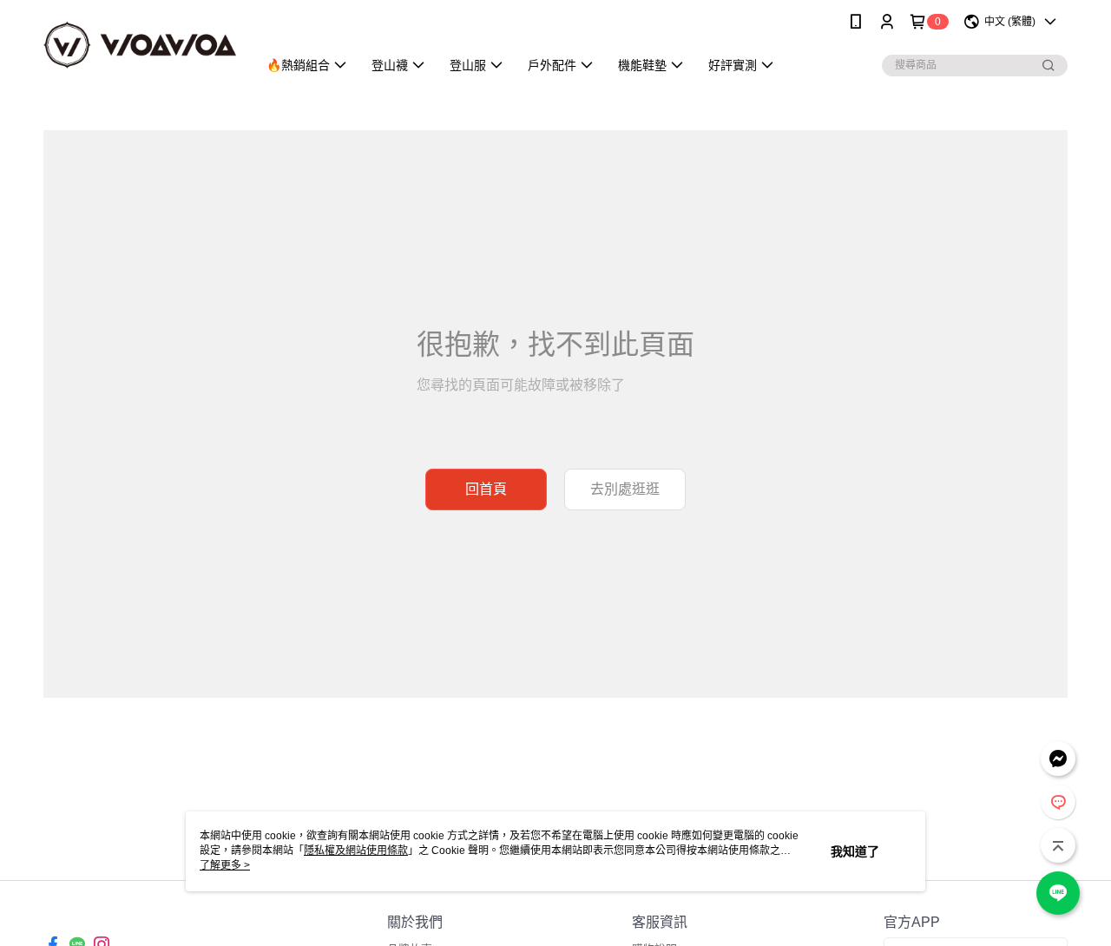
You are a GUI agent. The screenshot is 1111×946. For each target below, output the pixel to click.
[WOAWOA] (139, 45)
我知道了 (855, 851)
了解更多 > (225, 865)
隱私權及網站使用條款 (356, 850)
